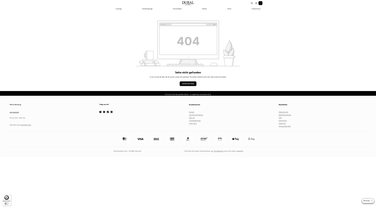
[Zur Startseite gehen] (188, 3)
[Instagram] (104, 112)
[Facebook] (100, 112)
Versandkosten (218, 151)
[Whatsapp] (111, 112)
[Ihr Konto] (256, 3)
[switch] (7, 203)
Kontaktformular (25, 125)
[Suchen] (252, 3)
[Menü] (10, 195)
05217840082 (14, 112)
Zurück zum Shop (188, 83)
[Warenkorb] (260, 3)
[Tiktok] (108, 112)
